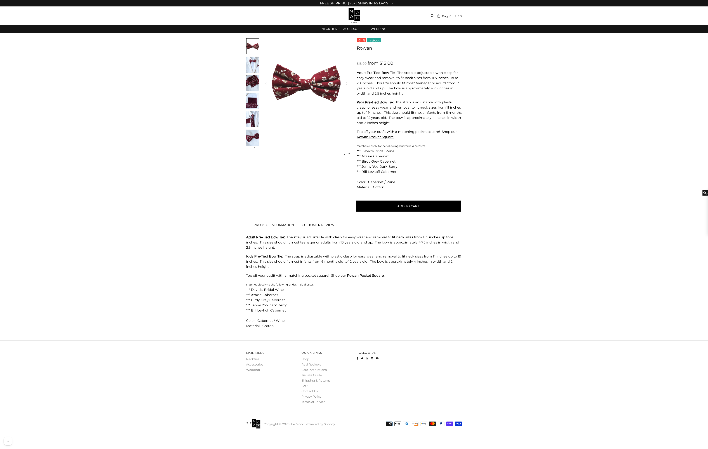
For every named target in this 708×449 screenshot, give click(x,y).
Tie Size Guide (311, 375)
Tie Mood (354, 16)
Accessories (254, 364)
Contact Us (309, 391)
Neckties (252, 359)
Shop (305, 359)
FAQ (304, 386)
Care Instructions (314, 370)
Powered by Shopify (320, 424)
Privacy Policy (311, 396)
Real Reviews (311, 364)
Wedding (253, 370)
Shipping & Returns (315, 380)
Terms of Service (313, 402)
